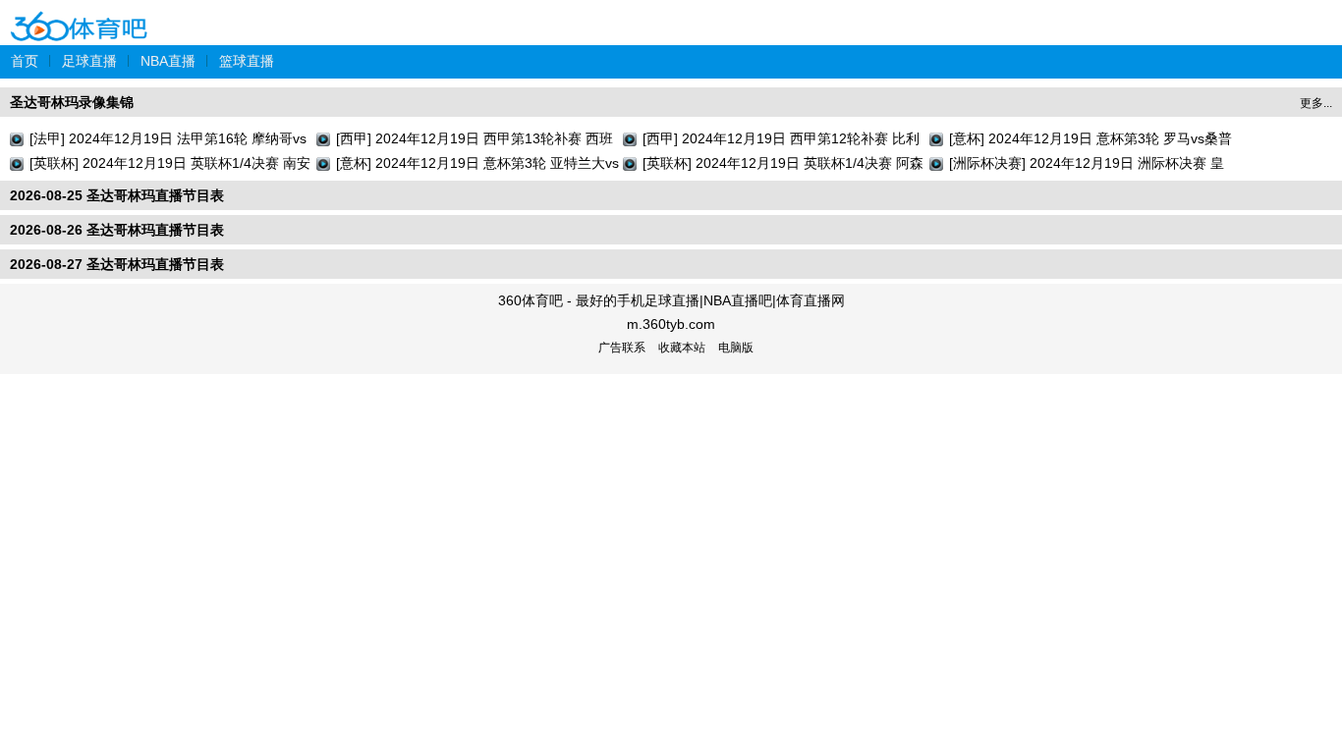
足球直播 (89, 61)
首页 (24, 61)
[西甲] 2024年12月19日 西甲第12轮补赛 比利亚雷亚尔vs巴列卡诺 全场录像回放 (781, 141)
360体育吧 (78, 13)
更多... (1316, 103)
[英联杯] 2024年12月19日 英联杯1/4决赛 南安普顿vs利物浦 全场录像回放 (169, 165)
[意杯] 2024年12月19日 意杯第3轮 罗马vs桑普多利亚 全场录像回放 (1090, 141)
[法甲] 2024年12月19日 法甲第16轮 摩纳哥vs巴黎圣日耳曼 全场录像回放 (168, 141)
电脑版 (736, 347)
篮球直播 (246, 61)
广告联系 (621, 347)
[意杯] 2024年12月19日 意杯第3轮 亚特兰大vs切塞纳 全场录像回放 (477, 165)
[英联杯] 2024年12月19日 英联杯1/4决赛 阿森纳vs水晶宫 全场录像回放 (783, 165)
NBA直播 (168, 61)
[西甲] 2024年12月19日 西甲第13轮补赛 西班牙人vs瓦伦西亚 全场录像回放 (474, 141)
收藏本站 (681, 347)
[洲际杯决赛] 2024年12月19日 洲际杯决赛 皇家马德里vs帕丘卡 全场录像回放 (1086, 165)
